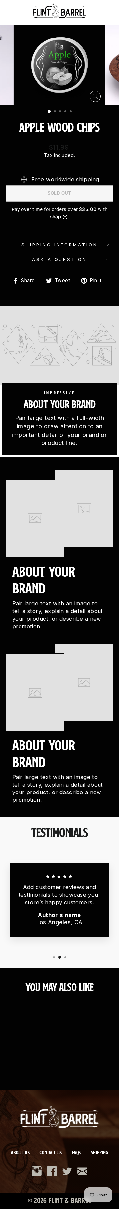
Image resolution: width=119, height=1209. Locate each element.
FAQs (76, 1152)
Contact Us (51, 1152)
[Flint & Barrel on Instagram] (37, 1171)
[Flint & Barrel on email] (82, 1171)
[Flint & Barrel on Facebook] (52, 1171)
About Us (20, 1152)
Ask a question (59, 259)
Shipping (99, 1152)
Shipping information (59, 244)
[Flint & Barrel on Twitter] (67, 1171)
